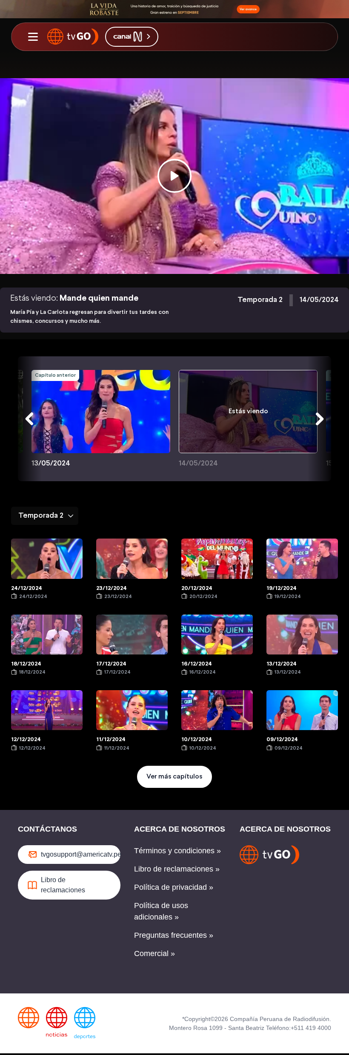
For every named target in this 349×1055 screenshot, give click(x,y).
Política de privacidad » (173, 887)
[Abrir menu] (32, 36)
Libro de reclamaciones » (177, 869)
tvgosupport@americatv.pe (80, 854)
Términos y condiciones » (177, 850)
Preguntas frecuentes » (173, 935)
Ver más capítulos (174, 776)
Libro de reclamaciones (63, 885)
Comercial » (154, 953)
